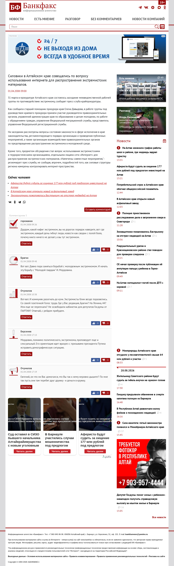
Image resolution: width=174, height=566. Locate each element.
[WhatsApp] (24, 202)
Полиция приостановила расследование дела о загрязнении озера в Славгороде (141, 217)
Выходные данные (17, 556)
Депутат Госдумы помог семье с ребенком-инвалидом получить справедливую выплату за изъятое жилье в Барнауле (141, 499)
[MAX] (159, 7)
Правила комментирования (82, 556)
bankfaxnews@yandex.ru (136, 534)
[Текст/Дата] (162, 26)
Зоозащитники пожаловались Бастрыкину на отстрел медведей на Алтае (54, 195)
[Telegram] (140, 7)
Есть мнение (44, 19)
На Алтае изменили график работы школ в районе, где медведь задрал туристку (139, 152)
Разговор (72, 19)
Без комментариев (106, 19)
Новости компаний (148, 19)
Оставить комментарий (98, 209)
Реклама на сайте (157, 556)
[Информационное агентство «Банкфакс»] (32, 7)
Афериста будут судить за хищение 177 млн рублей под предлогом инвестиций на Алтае (141, 170)
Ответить (26, 243)
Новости (16, 19)
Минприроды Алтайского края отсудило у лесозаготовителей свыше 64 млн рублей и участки (140, 355)
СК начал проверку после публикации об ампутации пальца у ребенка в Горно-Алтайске (139, 268)
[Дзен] (153, 7)
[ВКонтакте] (146, 7)
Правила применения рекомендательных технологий (122, 556)
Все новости (159, 517)
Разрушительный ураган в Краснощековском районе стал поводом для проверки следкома (139, 250)
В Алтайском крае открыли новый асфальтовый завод (42, 191)
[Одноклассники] (165, 7)
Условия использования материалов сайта (47, 556)
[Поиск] (156, 26)
